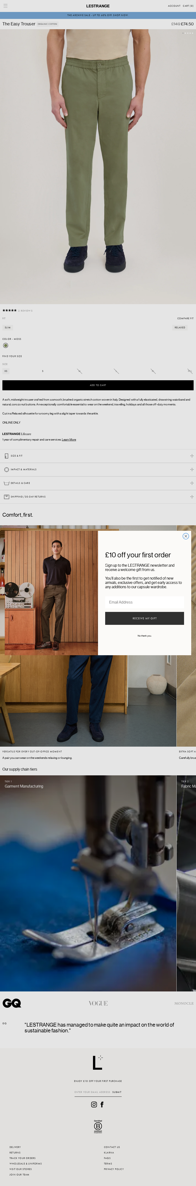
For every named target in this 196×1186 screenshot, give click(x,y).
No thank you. (145, 636)
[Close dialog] (186, 536)
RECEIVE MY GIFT (145, 618)
